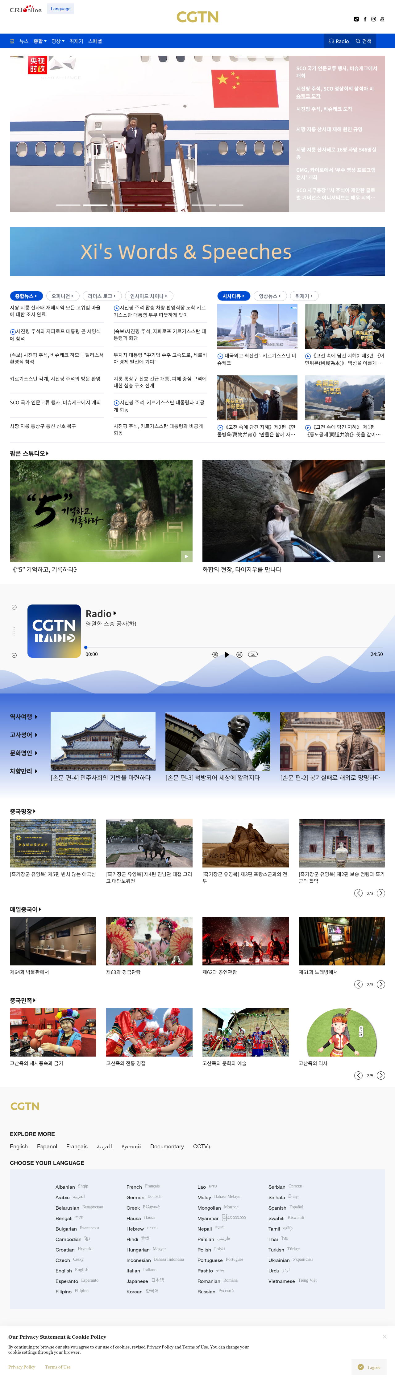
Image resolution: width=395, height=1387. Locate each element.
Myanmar (222, 1218)
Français (77, 1146)
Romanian (218, 1281)
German (144, 1197)
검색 (367, 41)
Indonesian (155, 1260)
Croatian (74, 1250)
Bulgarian (77, 1229)
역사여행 (21, 716)
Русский (131, 1146)
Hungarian (146, 1250)
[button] (68, 205)
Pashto (211, 1271)
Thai (278, 1239)
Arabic (70, 1197)
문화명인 (21, 752)
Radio (342, 41)
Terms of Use (58, 1366)
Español (47, 1146)
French (143, 1187)
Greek (143, 1208)
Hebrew (142, 1229)
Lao (207, 1187)
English (19, 1146)
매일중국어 (24, 909)
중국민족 (21, 1000)
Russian (216, 1291)
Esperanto (77, 1281)
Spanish (285, 1208)
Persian (214, 1239)
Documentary (167, 1146)
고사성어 (21, 734)
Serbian (285, 1187)
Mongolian (218, 1208)
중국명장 (21, 811)
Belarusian (79, 1208)
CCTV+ (202, 1146)
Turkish (284, 1250)
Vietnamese (292, 1281)
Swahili (286, 1218)
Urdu (279, 1271)
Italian (141, 1271)
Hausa (141, 1218)
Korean (143, 1291)
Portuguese (220, 1260)
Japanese (145, 1281)
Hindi (138, 1239)
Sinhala (283, 1197)
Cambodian (73, 1239)
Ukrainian (290, 1260)
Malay (219, 1197)
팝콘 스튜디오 (27, 453)
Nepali (211, 1229)
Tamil (280, 1229)
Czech (70, 1260)
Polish (211, 1250)
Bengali (69, 1218)
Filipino (72, 1291)
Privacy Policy (21, 1366)
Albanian (72, 1187)
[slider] (85, 647)
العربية (104, 1146)
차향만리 (21, 770)
